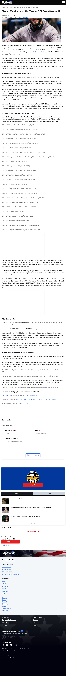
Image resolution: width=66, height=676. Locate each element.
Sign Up (33, 485)
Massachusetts (6, 608)
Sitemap (4, 625)
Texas (3, 581)
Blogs (35, 622)
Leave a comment (12, 438)
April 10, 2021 (24, 403)
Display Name (10, 430)
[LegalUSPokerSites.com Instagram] (15, 645)
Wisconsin (5, 610)
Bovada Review (5, 545)
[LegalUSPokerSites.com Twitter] (3, 645)
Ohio (3, 593)
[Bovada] (33, 531)
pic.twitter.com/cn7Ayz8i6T (49, 399)
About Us (4, 622)
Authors (35, 620)
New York (5, 604)
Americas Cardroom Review (10, 574)
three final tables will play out (38, 52)
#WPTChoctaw (6, 395)
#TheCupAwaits (21, 399)
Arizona (4, 606)
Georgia (4, 598)
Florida (4, 583)
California (5, 586)
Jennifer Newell (12, 15)
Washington (5, 591)
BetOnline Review (7, 572)
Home (3, 7)
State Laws (6, 579)
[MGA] (21, 637)
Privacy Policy (37, 617)
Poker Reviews (7, 564)
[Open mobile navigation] (63, 2)
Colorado (4, 602)
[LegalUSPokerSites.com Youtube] (7, 645)
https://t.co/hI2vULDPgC (33, 399)
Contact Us (5, 617)
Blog (16, 493)
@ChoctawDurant (32, 395)
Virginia (4, 588)
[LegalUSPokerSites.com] (6, 3)
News (7, 7)
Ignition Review (6, 567)
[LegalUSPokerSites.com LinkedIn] (11, 645)
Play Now (10, 541)
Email (37, 430)
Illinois (4, 600)
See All (33, 524)
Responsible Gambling (9, 620)
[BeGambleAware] (11, 637)
